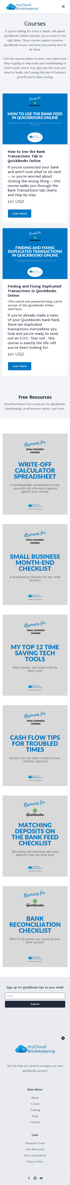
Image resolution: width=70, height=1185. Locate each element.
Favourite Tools (35, 1143)
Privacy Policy (35, 1161)
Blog (35, 1116)
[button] (63, 7)
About (35, 1097)
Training (35, 1110)
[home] (22, 7)
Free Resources (35, 1149)
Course (35, 1104)
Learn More (19, 213)
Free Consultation (35, 1155)
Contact (35, 1122)
